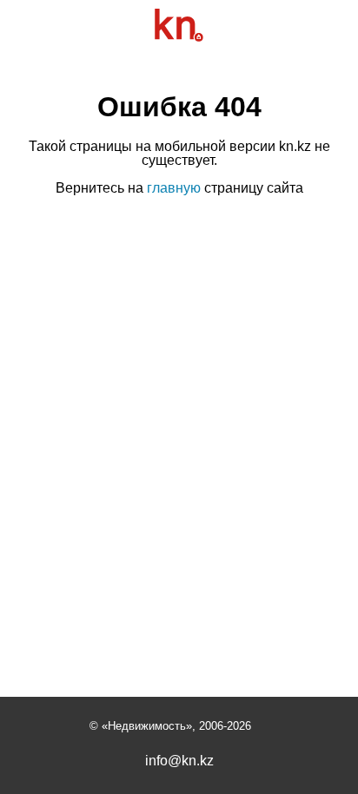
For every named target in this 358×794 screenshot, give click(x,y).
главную (174, 187)
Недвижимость (147, 725)
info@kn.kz (179, 761)
